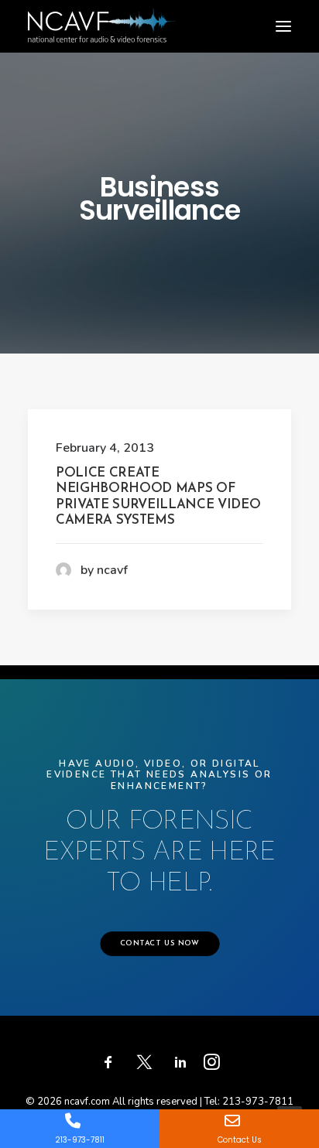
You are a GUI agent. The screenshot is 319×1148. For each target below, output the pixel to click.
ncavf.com (87, 1102)
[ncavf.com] (101, 16)
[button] (283, 26)
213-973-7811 (257, 1102)
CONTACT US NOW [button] (159, 944)
